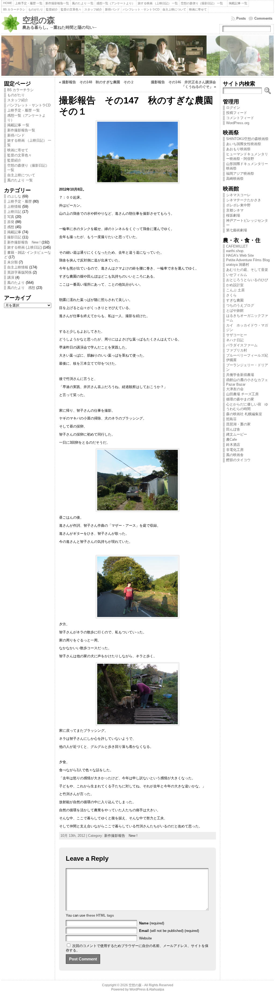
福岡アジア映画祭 (240, 173)
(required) (151, 923)
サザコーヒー (236, 335)
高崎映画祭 (235, 179)
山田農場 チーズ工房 (242, 394)
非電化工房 (235, 450)
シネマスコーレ (238, 195)
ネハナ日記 (236, 340)
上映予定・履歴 (19, 201)
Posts (241, 18)
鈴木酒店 (233, 445)
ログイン (233, 108)
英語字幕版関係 (19, 272)
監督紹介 (14, 160)
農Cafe (231, 439)
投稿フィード (236, 113)
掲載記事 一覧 (18, 125)
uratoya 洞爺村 (237, 265)
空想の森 (38, 20)
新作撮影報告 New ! (24, 242)
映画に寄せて (17, 150)
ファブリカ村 (236, 350)
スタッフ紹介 (17, 100)
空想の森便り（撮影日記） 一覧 (28, 167)
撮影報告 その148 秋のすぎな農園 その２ (98, 82)
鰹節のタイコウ (238, 460)
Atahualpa (156, 989)
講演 (10, 277)
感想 (10, 227)
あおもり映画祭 (238, 149)
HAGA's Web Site (240, 255)
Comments (263, 18)
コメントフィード (240, 118)
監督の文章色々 (19, 155)
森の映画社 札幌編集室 (244, 414)
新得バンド (16, 135)
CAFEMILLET (237, 246)
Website (145, 938)
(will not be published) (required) (169, 931)
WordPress (137, 989)
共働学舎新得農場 (240, 375)
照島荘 (231, 419)
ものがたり (16, 95)
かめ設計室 (235, 285)
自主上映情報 (17, 267)
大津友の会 (235, 389)
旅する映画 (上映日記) (24, 247)
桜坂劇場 (233, 215)
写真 (10, 217)
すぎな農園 (235, 300)
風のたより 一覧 (20, 180)
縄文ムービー (236, 434)
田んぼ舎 (233, 429)
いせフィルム (236, 275)
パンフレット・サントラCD (28, 105)
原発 (10, 222)
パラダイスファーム (242, 345)
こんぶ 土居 (235, 290)
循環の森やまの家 (240, 399)
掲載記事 (14, 232)
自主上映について (21, 175)
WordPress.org (237, 123)
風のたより (16, 283)
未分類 (12, 262)
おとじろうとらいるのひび (247, 280)
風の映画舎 (235, 455)
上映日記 (14, 212)
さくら (231, 295)
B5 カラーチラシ (20, 90)
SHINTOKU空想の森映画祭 (247, 139)
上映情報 (14, 206)
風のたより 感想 (21, 288)
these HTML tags (100, 915)
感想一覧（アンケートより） (26, 117)
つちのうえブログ (240, 305)
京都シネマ (235, 210)
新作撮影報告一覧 (21, 130)
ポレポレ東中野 (238, 205)
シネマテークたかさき (243, 200)
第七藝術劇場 (236, 230)
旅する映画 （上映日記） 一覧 (29, 142)
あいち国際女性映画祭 (243, 144)
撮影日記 (14, 237)
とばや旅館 (235, 310)
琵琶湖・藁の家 (238, 424)
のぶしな (14, 196)
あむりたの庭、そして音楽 (247, 270)
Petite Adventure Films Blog (248, 260)
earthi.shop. (235, 251)
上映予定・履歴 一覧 (23, 110)
